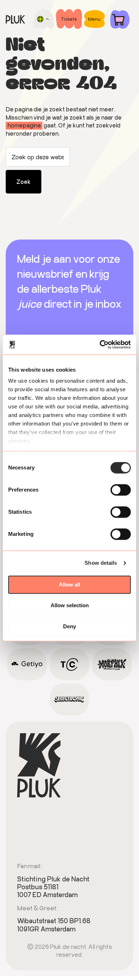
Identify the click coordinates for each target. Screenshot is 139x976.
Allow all (69, 585)
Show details (100, 563)
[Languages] (43, 19)
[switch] (120, 489)
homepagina (24, 125)
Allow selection (70, 606)
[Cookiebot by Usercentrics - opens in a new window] (100, 344)
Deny (69, 626)
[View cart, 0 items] (120, 19)
